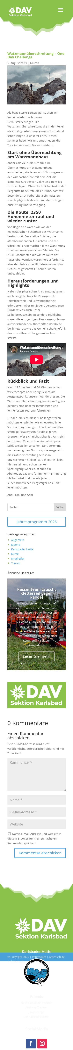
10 (51, 663)
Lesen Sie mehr (36, 656)
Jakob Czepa (36, 1012)
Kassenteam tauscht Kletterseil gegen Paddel (36, 593)
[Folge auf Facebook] (31, 1043)
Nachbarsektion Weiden (36, 1003)
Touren (34, 63)
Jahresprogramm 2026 (37, 521)
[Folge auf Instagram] (42, 1043)
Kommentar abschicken (40, 853)
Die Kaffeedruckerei (36, 1017)
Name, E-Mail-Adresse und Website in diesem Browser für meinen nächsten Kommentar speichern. (34, 838)
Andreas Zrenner (37, 1007)
